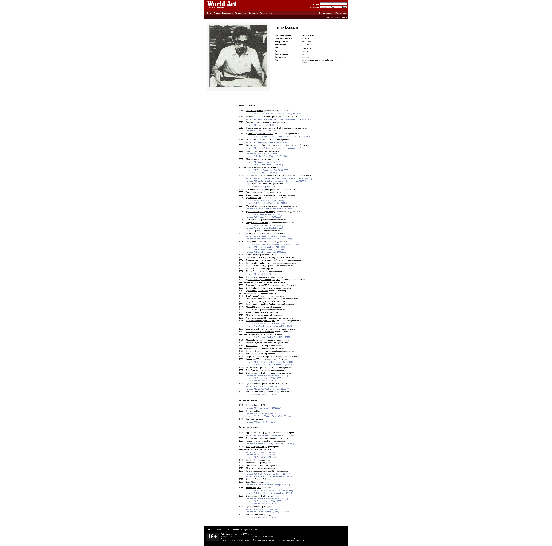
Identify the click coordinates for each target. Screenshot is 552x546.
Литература (240, 13)
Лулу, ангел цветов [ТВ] (256, 318)
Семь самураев (253, 220)
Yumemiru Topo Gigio (255, 465)
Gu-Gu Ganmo (252, 293)
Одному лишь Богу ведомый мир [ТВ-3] (263, 128)
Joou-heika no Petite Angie (257, 329)
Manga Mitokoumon (254, 307)
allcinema (305, 57)
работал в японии (332, 60)
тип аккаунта (332, 17)
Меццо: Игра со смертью (257, 223)
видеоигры (262, 540)
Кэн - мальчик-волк (254, 392)
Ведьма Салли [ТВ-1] (255, 373)
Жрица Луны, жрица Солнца (258, 206)
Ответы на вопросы (214, 529)
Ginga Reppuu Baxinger (256, 301)
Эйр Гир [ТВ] (251, 184)
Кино (209, 13)
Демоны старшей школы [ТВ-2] (259, 134)
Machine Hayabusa (254, 343)
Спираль (250, 231)
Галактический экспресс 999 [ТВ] (260, 321)
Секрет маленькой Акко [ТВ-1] (259, 356)
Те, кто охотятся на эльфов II (259, 441)
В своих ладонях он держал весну (261, 195)
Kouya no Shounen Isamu (257, 351)
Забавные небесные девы (257, 189)
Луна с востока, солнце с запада (260, 212)
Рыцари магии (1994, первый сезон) (261, 260)
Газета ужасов (252, 282)
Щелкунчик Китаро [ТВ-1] (257, 367)
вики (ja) (305, 51)
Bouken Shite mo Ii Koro (256, 288)
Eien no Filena (252, 268)
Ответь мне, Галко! (254, 111)
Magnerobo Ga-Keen (254, 340)
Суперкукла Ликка (254, 242)
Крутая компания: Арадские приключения (264, 145)
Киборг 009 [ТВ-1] (253, 359)
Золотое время (252, 122)
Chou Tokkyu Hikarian (255, 257)
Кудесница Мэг (252, 348)
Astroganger (251, 354)
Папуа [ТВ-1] (251, 277)
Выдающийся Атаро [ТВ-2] (257, 285)
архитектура (300, 540)
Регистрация (341, 13)
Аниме (217, 13)
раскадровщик (308, 60)
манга (275, 540)
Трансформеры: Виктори (257, 291)
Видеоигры (227, 13)
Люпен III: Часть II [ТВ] (256, 479)
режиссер (319, 60)
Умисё (248, 167)
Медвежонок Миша (254, 315)
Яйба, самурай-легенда (256, 266)
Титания (249, 151)
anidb (304, 54)
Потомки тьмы (252, 233)
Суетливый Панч (253, 383)
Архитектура (266, 13)
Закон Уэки (251, 192)
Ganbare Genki (252, 310)
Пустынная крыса (253, 198)
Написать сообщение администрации (241, 529)
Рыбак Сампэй (252, 312)
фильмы (246, 540)
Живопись (253, 13)
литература (283, 540)
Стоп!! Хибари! (252, 296)
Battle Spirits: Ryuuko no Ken (258, 263)
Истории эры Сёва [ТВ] (256, 139)
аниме (269, 540)
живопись (291, 540)
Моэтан (249, 159)
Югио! (248, 255)
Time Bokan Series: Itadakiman (259, 299)
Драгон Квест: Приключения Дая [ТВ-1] (263, 280)
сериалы (254, 540)
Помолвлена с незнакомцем (258, 116)
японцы (305, 62)
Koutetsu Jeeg (252, 345)
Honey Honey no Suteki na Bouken (260, 304)
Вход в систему (326, 13)
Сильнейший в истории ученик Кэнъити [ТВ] (265, 175)
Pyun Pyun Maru (253, 370)
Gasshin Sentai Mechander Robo (260, 332)
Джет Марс (251, 334)
